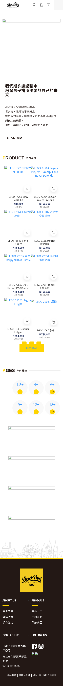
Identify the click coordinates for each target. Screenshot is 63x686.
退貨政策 (8, 622)
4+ (36, 384)
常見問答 (8, 611)
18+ (52, 404)
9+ (20, 404)
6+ (52, 384)
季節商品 (37, 622)
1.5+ (20, 384)
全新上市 (37, 611)
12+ (36, 404)
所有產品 (31, 348)
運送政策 (8, 617)
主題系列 (37, 617)
